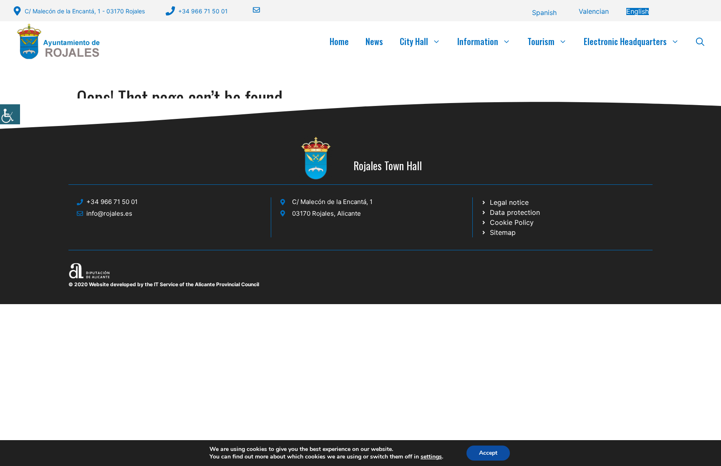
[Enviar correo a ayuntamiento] (251, 10)
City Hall (414, 41)
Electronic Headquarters (625, 41)
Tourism (541, 41)
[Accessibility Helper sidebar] (10, 114)
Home (339, 41)
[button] (700, 41)
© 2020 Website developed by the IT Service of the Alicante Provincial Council (163, 284)
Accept (488, 453)
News (374, 41)
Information (477, 41)
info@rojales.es (109, 213)
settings (431, 457)
